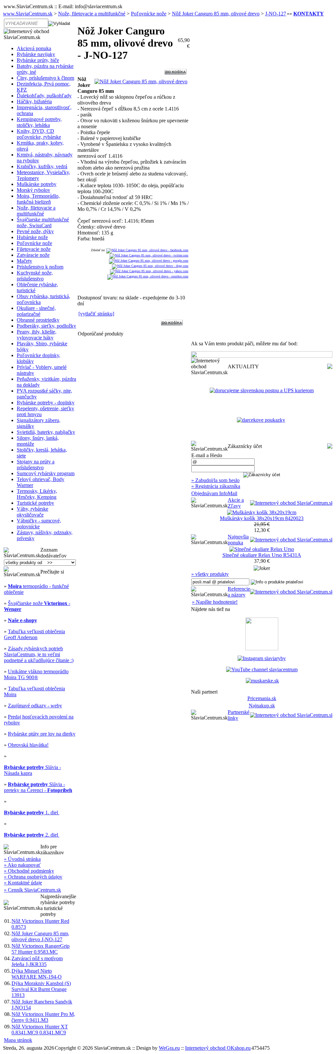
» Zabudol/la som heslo (215, 480)
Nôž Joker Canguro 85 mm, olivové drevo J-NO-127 (40, 936)
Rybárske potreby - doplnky (45, 402)
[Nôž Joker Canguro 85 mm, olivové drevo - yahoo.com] (149, 271)
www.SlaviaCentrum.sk (27, 13)
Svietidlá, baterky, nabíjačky (46, 432)
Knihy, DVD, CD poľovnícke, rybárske (39, 134)
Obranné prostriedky (38, 320)
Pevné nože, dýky (35, 231)
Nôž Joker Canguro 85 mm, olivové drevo (216, 13)
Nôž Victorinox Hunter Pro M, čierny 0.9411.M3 (43, 1017)
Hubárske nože (32, 237)
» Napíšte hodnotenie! (215, 602)
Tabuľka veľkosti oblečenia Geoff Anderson (34, 634)
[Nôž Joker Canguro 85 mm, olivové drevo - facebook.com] (147, 250)
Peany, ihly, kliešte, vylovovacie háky (36, 334)
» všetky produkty (210, 574)
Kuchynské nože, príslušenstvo (35, 275)
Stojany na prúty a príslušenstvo (35, 464)
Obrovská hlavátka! (28, 745)
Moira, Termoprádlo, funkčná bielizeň (38, 199)
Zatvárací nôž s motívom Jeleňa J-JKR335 (37, 961)
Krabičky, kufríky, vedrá (42, 166)
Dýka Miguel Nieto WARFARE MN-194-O (36, 974)
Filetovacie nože (34, 249)
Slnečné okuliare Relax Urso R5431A (261, 555)
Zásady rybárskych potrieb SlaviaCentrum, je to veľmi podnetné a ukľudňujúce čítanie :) (39, 654)
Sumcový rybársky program (45, 473)
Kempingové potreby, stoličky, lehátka (39, 122)
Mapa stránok (18, 1040)
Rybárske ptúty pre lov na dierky (41, 734)
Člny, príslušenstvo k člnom (45, 78)
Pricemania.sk (261, 698)
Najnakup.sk (262, 705)
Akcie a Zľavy (236, 503)
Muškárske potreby (36, 184)
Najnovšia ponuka (238, 539)
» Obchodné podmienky (29, 871)
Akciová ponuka (34, 48)
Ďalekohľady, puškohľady (44, 95)
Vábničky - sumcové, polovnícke (39, 523)
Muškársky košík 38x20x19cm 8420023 (262, 518)
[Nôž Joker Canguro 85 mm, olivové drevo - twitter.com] (149, 255)
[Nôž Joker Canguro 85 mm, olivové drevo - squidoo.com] (147, 276)
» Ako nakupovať (22, 865)
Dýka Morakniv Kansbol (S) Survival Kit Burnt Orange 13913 (41, 989)
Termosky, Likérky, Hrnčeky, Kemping (37, 494)
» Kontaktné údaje (23, 882)
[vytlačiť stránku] (96, 313)
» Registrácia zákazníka (215, 486)
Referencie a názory (239, 592)
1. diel (31, 812)
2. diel (31, 835)
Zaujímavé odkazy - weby (35, 705)
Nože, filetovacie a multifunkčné (91, 13)
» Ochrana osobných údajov (33, 877)
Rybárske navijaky (36, 54)
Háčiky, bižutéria (34, 101)
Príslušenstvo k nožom (40, 267)
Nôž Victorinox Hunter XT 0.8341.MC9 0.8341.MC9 (39, 1029)
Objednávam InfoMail (214, 493)
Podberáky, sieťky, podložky (46, 326)
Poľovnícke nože (148, 13)
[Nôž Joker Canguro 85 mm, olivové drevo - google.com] (148, 260)
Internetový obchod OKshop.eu (218, 1048)
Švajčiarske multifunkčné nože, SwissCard (43, 222)
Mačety (24, 261)
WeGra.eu (169, 1048)
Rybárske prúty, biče (38, 60)
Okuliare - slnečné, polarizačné (36, 311)
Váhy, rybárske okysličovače (32, 511)
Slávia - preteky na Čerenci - (38, 787)
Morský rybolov (33, 190)
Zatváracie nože (33, 255)
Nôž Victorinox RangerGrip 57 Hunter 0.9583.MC (40, 949)
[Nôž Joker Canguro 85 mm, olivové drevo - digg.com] (150, 266)
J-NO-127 (275, 13)
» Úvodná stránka (22, 859)
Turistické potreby (35, 503)
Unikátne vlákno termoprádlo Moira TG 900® (36, 674)
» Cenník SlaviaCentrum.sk (32, 890)
